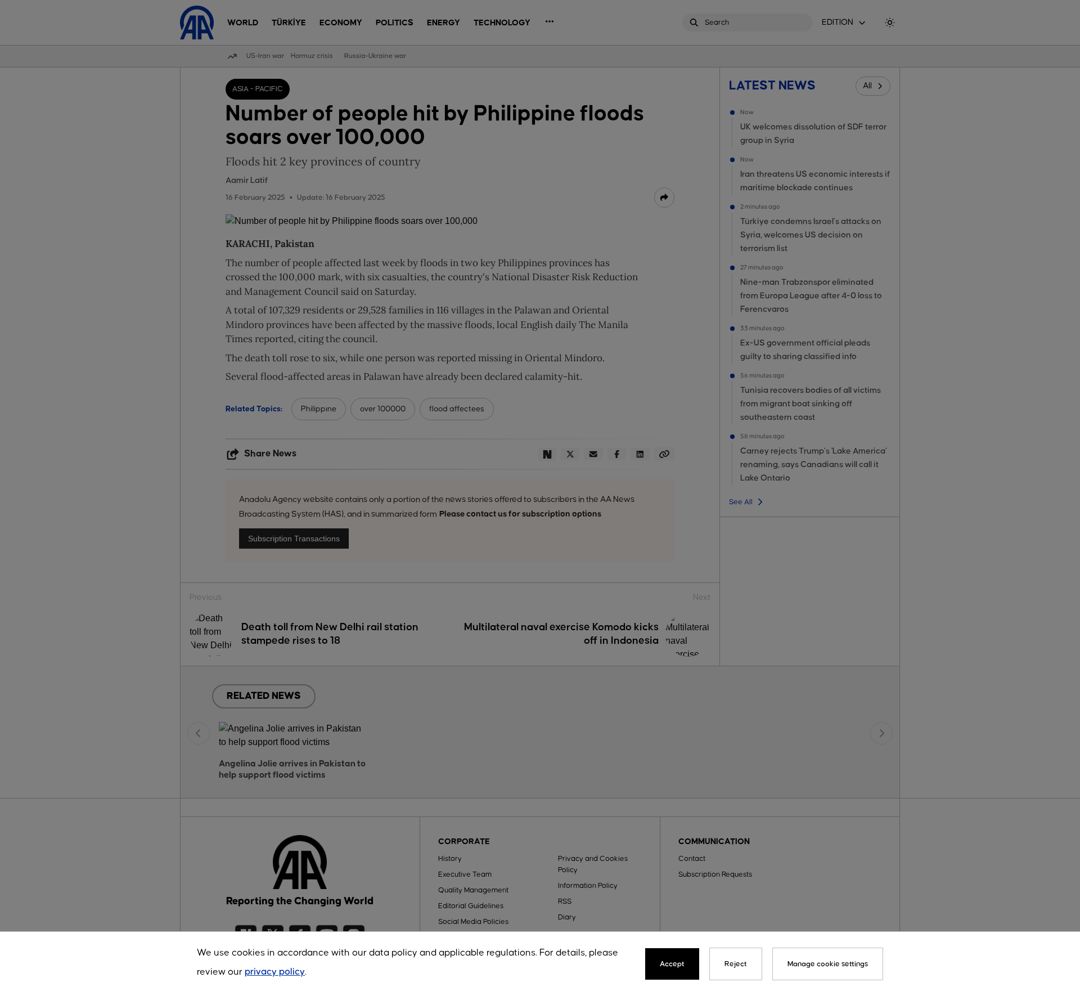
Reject (735, 964)
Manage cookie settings (828, 964)
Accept (672, 964)
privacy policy (275, 972)
